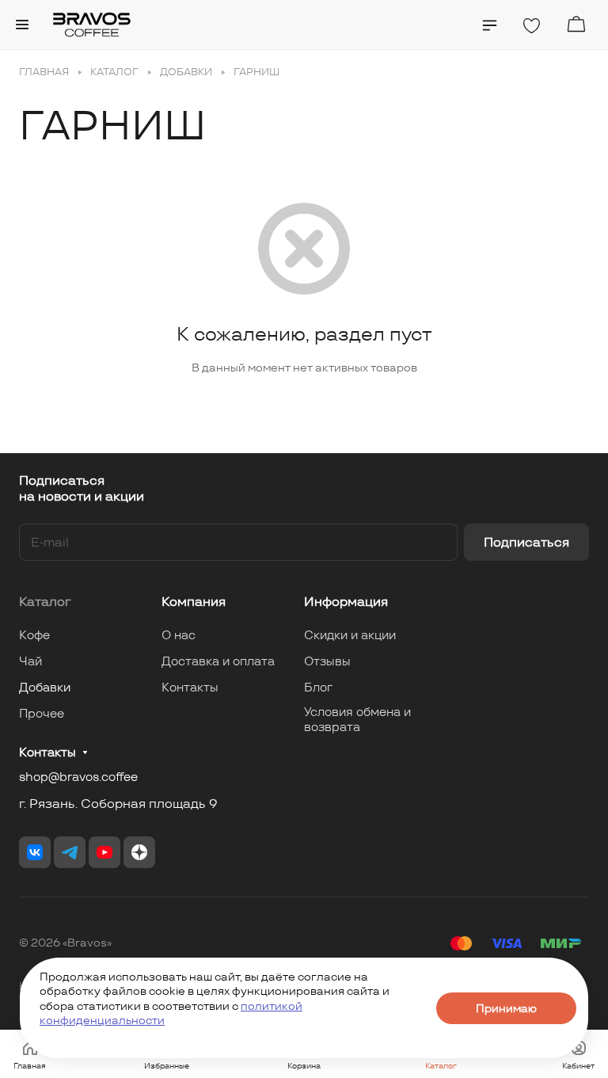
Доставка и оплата (218, 661)
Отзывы (327, 661)
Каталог (45, 601)
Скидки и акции (350, 635)
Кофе (34, 635)
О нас (179, 635)
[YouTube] (104, 852)
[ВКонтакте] (35, 852)
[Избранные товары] (531, 26)
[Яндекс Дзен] (139, 852)
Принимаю (506, 1008)
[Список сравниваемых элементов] (489, 25)
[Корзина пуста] (576, 24)
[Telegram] (70, 852)
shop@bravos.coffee (78, 776)
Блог (318, 687)
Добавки (44, 687)
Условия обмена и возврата (357, 719)
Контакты (190, 687)
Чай (30, 661)
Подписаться (526, 542)
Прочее (41, 713)
